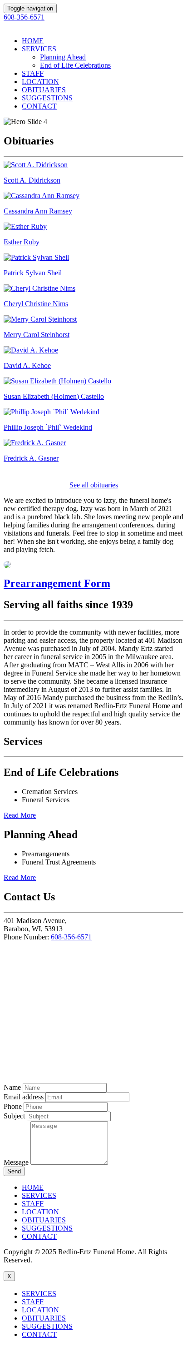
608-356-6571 (71, 937)
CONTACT (39, 106)
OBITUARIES (44, 90)
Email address (24, 1097)
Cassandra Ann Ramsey (38, 211)
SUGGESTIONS (47, 98)
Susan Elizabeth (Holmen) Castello (54, 396)
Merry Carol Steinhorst (36, 334)
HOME (33, 41)
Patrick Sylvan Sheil (33, 273)
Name (12, 1087)
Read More (20, 815)
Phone (13, 1106)
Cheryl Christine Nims (36, 304)
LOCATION (40, 81)
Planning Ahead (63, 57)
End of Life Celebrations (75, 65)
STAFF (33, 73)
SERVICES (39, 49)
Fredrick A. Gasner (31, 458)
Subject (14, 1116)
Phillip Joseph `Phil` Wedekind (48, 427)
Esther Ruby (21, 242)
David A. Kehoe (27, 365)
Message (16, 1162)
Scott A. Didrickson (32, 180)
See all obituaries (93, 485)
